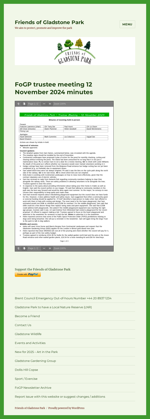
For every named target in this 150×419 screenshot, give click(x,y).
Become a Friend (27, 316)
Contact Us (23, 325)
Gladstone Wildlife (28, 334)
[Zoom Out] (44, 104)
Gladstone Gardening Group (35, 361)
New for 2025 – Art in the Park (36, 352)
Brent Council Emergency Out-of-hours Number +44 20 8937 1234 (63, 298)
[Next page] (24, 104)
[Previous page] (18, 104)
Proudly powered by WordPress (66, 408)
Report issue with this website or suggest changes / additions (60, 396)
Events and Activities (30, 343)
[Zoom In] (50, 104)
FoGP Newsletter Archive (33, 387)
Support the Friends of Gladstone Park (42, 269)
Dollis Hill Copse (26, 370)
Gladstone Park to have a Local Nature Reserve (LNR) (53, 307)
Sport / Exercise (26, 378)
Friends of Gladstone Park (49, 22)
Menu (127, 24)
